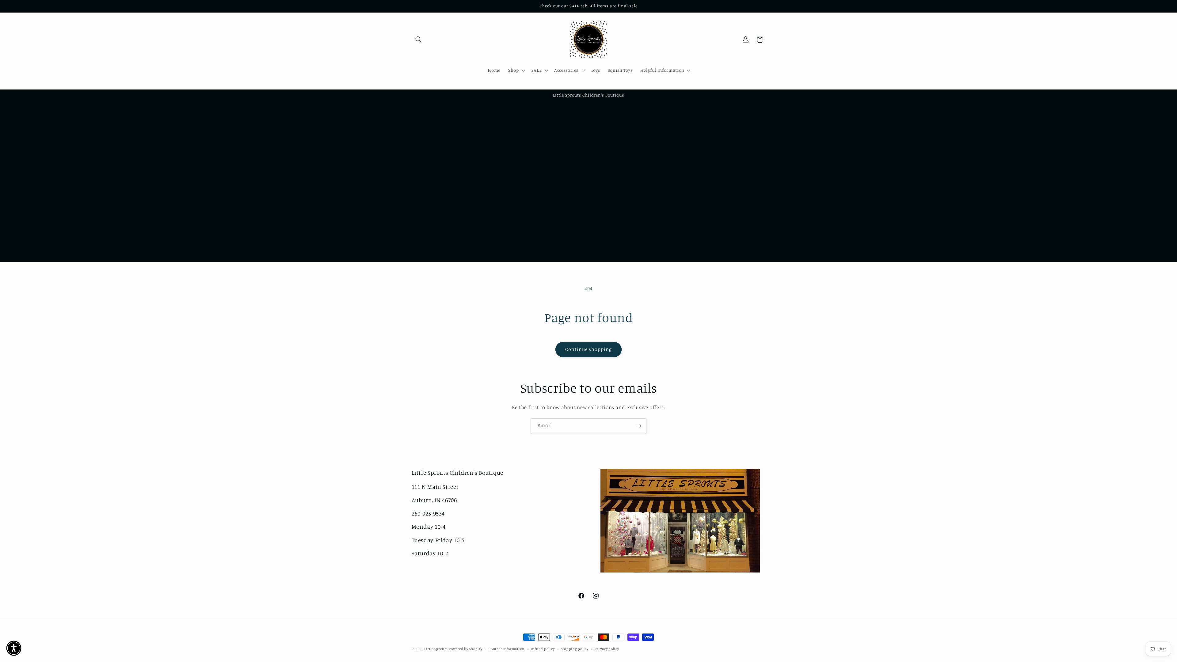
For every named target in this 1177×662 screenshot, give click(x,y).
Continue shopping (588, 349)
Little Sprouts (436, 649)
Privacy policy (607, 649)
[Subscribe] (639, 425)
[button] (419, 39)
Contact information (506, 649)
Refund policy (543, 649)
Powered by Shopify (465, 649)
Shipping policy (574, 649)
